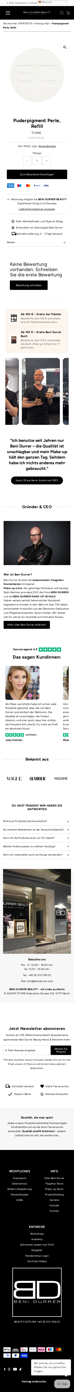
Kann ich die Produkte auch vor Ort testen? (29, 837)
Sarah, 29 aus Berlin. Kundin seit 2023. (37, 480)
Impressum (19, 1178)
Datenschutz (19, 1183)
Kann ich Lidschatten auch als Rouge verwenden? (33, 854)
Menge (37, 153)
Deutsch (46, 2)
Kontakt (54, 1205)
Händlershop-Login (37, 1255)
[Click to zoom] (65, 47)
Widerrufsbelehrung (19, 1189)
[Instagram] (9, 1369)
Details (11, 242)
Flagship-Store (54, 1183)
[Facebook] (4, 1369)
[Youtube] (15, 1369)
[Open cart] (68, 12)
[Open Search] (62, 13)
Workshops (37, 1233)
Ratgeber (37, 1250)
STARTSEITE (25, 23)
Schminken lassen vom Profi (37, 1244)
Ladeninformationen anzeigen (37, 209)
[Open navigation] (11, 13)
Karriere (54, 1199)
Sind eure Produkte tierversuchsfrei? (25, 821)
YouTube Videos (37, 1261)
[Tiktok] (20, 1369)
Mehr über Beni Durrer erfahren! (26, 624)
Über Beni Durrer (54, 1178)
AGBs (19, 1199)
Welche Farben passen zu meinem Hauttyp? (29, 846)
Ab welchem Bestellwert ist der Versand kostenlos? (33, 829)
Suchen (54, 1210)
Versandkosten (47, 146)
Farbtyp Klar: (42, 23)
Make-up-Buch (54, 1189)
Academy (37, 1239)
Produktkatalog (54, 1194)
